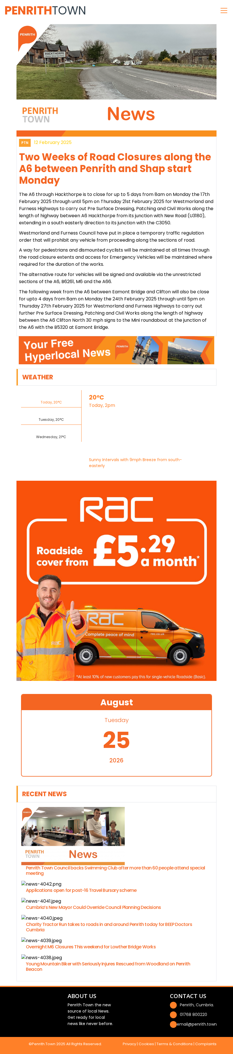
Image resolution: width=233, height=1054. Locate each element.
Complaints (206, 1044)
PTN (24, 142)
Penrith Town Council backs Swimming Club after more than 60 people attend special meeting (115, 870)
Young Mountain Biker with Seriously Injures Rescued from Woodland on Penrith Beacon (108, 966)
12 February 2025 (53, 142)
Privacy (129, 1044)
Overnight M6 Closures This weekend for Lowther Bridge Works (91, 947)
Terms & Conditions (175, 1044)
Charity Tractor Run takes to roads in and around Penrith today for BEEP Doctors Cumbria (109, 927)
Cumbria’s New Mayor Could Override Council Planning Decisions (93, 907)
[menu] (223, 10)
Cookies (146, 1044)
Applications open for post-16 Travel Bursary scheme (81, 890)
